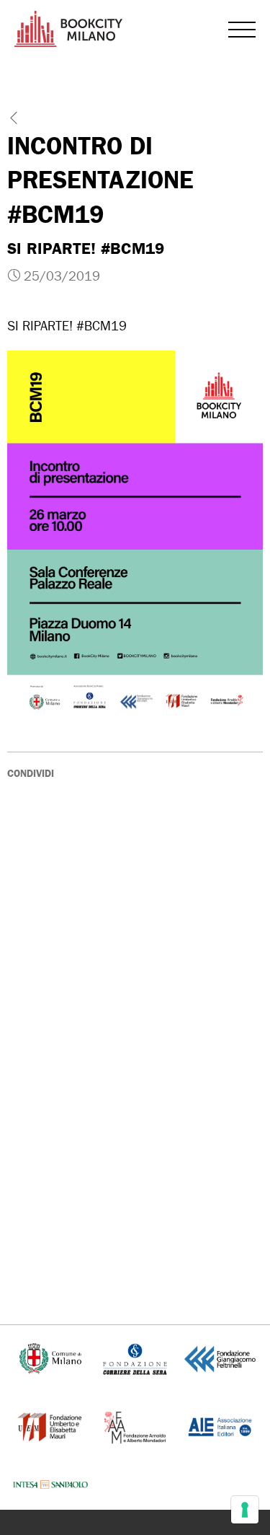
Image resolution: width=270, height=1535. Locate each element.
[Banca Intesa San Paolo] (50, 1484)
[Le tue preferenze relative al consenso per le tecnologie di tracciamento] (244, 1509)
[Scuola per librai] (50, 1425)
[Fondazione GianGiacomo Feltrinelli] (220, 1357)
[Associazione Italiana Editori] (220, 1425)
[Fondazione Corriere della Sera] (134, 1357)
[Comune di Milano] (50, 1357)
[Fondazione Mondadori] (135, 1425)
